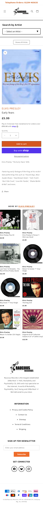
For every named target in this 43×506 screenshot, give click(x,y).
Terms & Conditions (22, 424)
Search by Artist (12, 24)
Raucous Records (12, 499)
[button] (4, 11)
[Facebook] (14, 469)
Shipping (22, 429)
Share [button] (6, 191)
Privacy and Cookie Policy (22, 410)
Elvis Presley (11, 108)
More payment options (21, 156)
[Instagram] (29, 469)
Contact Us (22, 414)
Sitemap (22, 419)
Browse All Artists (22, 42)
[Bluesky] (21, 469)
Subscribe (21, 454)
